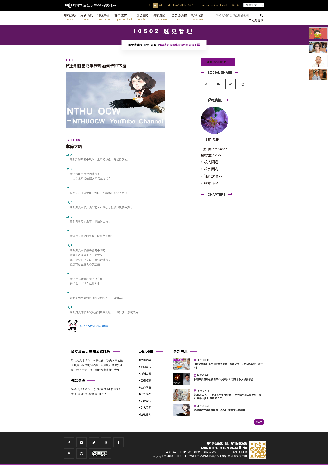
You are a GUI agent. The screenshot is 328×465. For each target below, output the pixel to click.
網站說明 (70, 17)
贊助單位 (145, 366)
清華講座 (160, 17)
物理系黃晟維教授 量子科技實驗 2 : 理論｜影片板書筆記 (223, 379)
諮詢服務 (211, 184)
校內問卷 (211, 162)
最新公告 (145, 400)
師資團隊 (142, 17)
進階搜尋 (257, 20)
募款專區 (78, 380)
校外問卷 (211, 169)
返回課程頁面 (217, 62)
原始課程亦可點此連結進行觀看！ (94, 326)
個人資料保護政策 (236, 443)
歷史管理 (150, 45)
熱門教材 (123, 17)
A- (149, 5)
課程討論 (145, 360)
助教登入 (145, 414)
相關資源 (197, 17)
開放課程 (103, 17)
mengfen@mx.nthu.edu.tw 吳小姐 (220, 5)
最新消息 (86, 17)
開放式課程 (135, 45)
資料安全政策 (214, 443)
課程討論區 (213, 176)
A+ (160, 5)
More (259, 422)
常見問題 (145, 407)
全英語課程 (179, 17)
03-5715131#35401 (182, 5)
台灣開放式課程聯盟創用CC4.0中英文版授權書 (219, 410)
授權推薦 (145, 380)
